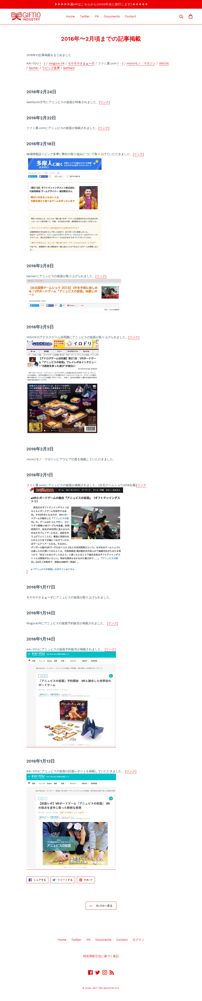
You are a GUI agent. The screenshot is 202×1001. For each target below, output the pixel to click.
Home (70, 16)
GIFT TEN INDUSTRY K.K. (106, 988)
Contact (130, 16)
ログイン (138, 940)
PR (97, 16)
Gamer (34, 68)
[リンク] (104, 102)
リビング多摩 (51, 68)
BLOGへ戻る (104, 905)
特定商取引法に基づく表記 (101, 956)
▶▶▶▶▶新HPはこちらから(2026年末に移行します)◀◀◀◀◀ (101, 4)
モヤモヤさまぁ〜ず (81, 63)
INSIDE (164, 63)
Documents (112, 16)
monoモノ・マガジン (141, 63)
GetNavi (69, 68)
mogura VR (57, 63)
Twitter (85, 16)
